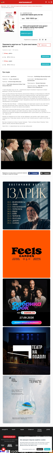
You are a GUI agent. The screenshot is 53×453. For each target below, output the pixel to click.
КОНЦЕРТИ (5, 429)
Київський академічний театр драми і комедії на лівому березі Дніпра (26, 6)
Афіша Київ (3, 6)
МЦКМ (22, 429)
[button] (51, 132)
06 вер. (6, 61)
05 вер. (6, 53)
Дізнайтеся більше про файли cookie (28, 445)
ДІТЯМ (48, 429)
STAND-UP (31, 429)
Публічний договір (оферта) (9, 441)
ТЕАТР (8, 6)
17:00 (5, 57)
